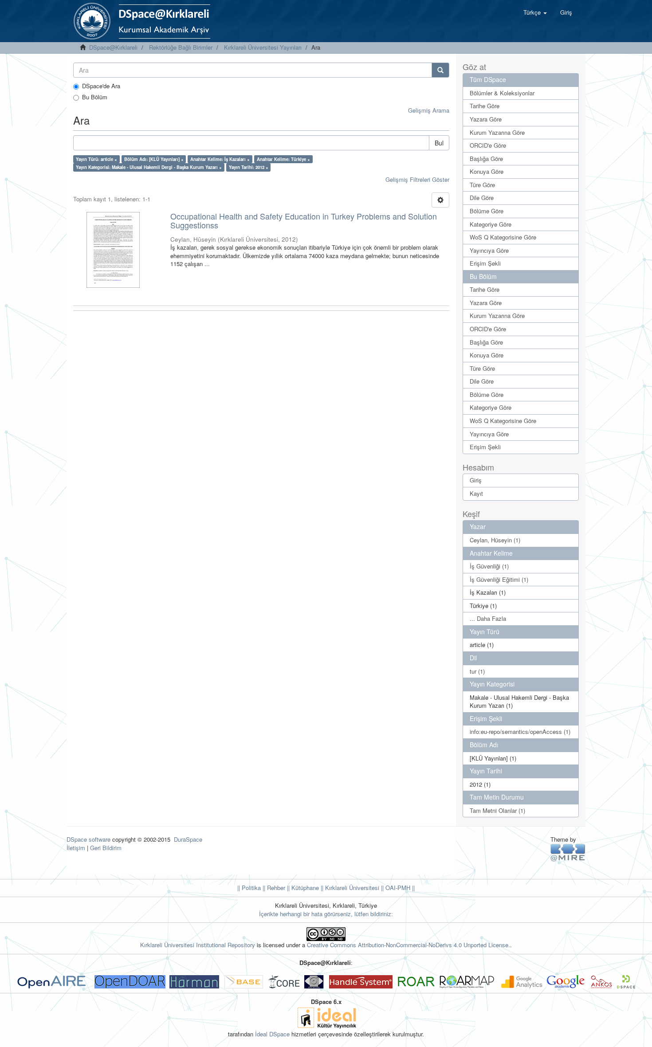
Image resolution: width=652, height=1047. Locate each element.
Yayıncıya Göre (489, 250)
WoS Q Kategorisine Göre (503, 237)
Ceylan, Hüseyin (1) (495, 540)
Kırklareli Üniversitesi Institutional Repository (197, 945)
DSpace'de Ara (101, 86)
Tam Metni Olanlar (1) (497, 810)
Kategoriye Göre (490, 224)
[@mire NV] (567, 852)
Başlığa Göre (486, 158)
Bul (439, 142)
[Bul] (440, 70)
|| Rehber (273, 887)
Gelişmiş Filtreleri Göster (417, 179)
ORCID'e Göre (488, 145)
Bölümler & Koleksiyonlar (502, 93)
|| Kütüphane (302, 887)
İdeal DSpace (272, 1034)
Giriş (476, 480)
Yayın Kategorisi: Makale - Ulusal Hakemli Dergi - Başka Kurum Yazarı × (149, 167)
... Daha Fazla (488, 618)
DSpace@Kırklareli (113, 47)
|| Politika (249, 887)
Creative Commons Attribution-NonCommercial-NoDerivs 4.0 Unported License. (408, 945)
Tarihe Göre (484, 106)
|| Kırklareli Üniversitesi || (351, 887)
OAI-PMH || (399, 887)
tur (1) (477, 671)
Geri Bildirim (106, 847)
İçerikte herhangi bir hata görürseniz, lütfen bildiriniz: (326, 914)
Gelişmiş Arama (428, 110)
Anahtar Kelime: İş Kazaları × (220, 159)
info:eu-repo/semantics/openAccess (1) (520, 731)
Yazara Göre (486, 119)
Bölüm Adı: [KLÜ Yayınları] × (154, 159)
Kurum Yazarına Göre (497, 132)
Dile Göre (482, 197)
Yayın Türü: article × (96, 159)
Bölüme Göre (486, 211)
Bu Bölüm (94, 97)
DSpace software (88, 839)
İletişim (76, 847)
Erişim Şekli (485, 263)
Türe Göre (482, 184)
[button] (535, 12)
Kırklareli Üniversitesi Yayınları (263, 47)
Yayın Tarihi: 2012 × (248, 167)
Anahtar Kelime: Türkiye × (283, 159)
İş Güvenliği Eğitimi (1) (499, 579)
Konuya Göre (486, 171)
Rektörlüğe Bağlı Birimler (180, 47)
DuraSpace (188, 839)
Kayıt (476, 493)
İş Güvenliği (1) (489, 566)
